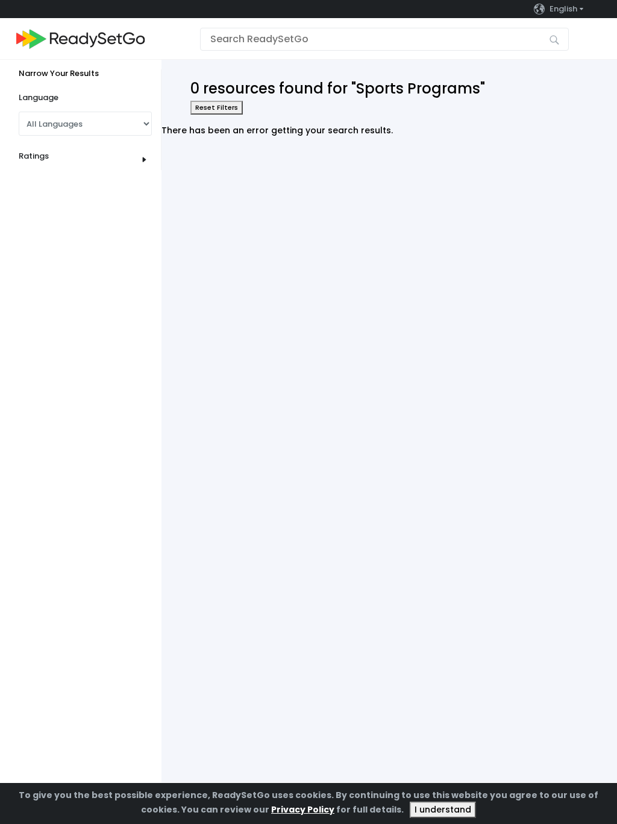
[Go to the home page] (81, 39)
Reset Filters (216, 107)
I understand (443, 809)
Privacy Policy (302, 809)
